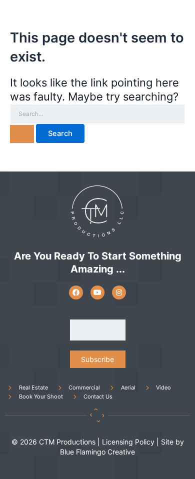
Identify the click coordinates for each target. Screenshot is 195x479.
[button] (180, 20)
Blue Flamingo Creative (97, 452)
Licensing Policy (128, 442)
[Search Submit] (22, 134)
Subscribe (97, 359)
